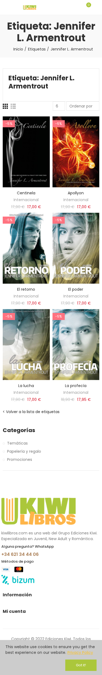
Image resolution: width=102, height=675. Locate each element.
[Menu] (5, 7)
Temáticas (17, 443)
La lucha (26, 385)
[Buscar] (77, 7)
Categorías (19, 430)
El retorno (26, 289)
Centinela (26, 193)
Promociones (19, 459)
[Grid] (5, 106)
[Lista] (13, 106)
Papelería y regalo (24, 451)
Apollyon (76, 193)
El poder (75, 289)
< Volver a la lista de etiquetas (31, 411)
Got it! (81, 665)
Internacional (26, 199)
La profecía (75, 385)
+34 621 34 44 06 (20, 554)
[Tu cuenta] (96, 7)
